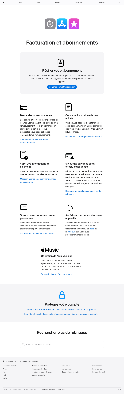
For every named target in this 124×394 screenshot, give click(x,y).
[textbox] (62, 344)
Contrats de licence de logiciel (42, 372)
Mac (4, 372)
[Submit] (23, 344)
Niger (119, 389)
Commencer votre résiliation (62, 87)
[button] (120, 2)
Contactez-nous (97, 369)
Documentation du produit (70, 372)
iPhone (5, 369)
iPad (4, 375)
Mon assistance (67, 369)
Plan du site (61, 389)
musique (71, 232)
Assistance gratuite (38, 375)
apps (92, 229)
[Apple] (3, 361)
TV (4, 381)
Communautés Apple (98, 372)
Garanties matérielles (39, 369)
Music (5, 378)
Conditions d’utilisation (47, 389)
